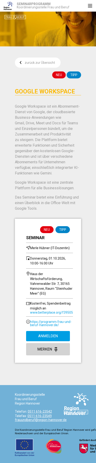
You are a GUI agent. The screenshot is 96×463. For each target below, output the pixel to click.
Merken (44, 349)
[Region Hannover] (8, 6)
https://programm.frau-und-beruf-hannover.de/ (51, 323)
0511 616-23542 (40, 411)
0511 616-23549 (39, 416)
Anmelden (48, 336)
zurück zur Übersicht (40, 62)
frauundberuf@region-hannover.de (41, 420)
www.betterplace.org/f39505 (51, 312)
